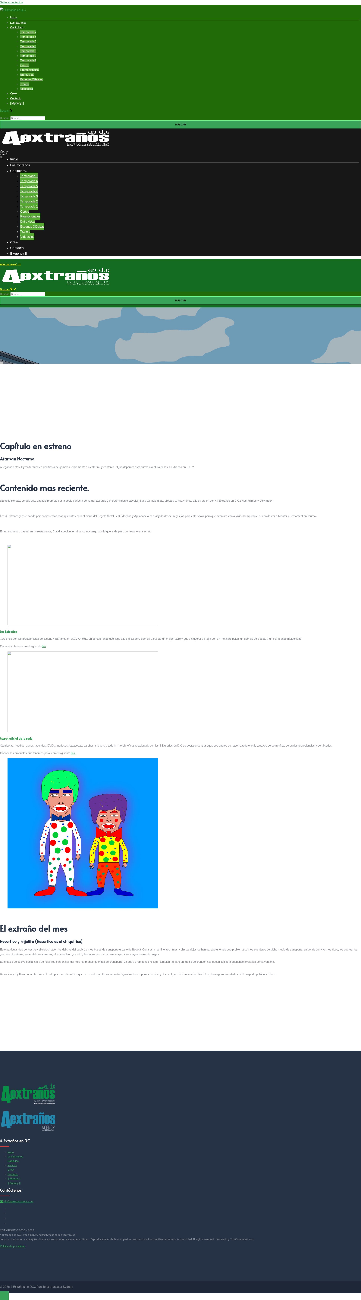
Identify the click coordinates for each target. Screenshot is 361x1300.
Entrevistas (27, 74)
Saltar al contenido (11, 2)
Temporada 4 (28, 46)
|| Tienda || (14, 1178)
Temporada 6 (28, 36)
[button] (8, 110)
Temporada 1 (28, 60)
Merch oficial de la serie (16, 738)
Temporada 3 (28, 51)
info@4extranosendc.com (18, 1201)
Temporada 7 (28, 32)
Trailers (24, 84)
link (44, 646)
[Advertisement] (113, 409)
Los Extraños (18, 22)
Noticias (12, 1165)
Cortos (24, 65)
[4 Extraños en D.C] (13, 9)
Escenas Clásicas (31, 79)
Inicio (13, 17)
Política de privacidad (12, 1246)
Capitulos (16, 27)
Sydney (68, 1286)
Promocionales (29, 69)
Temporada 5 (28, 41)
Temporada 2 (28, 55)
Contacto (15, 98)
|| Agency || (17, 103)
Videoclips (26, 88)
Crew (13, 93)
